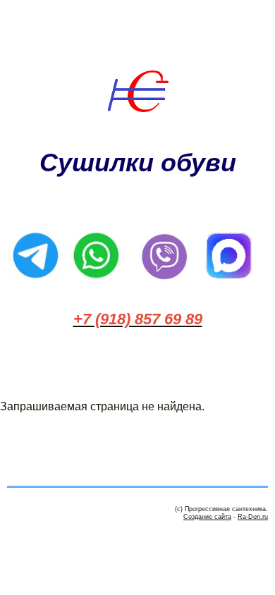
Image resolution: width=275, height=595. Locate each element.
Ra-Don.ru (253, 516)
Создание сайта (207, 516)
